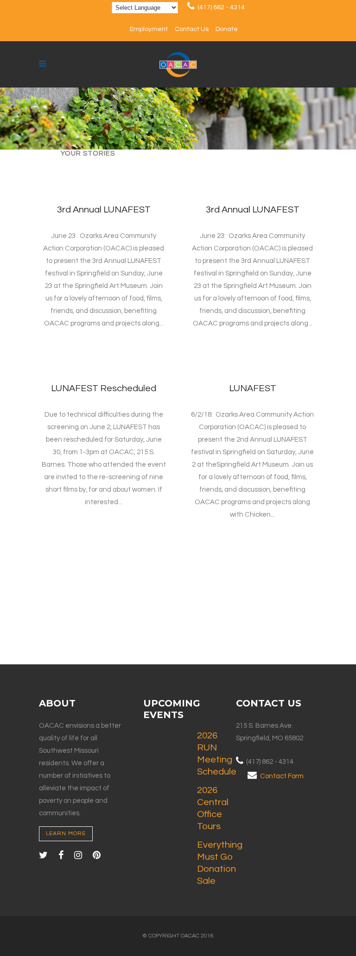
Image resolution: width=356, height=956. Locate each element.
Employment (149, 29)
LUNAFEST (252, 388)
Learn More (66, 834)
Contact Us (192, 29)
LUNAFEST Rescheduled (103, 388)
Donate (227, 29)
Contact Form (282, 776)
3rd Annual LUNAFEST (104, 209)
